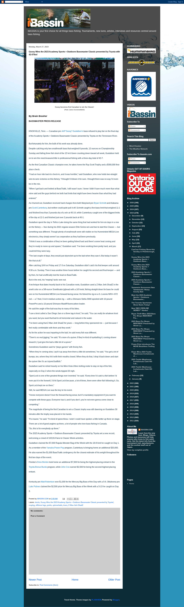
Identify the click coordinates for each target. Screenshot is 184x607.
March (135, 246)
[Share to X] (73, 499)
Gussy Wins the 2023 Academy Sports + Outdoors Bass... (140, 259)
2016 (132, 404)
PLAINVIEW (96, 600)
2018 (132, 397)
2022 (132, 383)
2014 (132, 410)
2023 (132, 213)
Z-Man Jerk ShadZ (75, 505)
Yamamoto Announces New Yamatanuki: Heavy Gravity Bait (143, 289)
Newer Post (35, 579)
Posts (132, 126)
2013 (132, 414)
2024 (132, 209)
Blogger (116, 600)
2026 (132, 203)
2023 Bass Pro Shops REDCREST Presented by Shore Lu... (143, 323)
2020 (132, 390)
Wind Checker (135, 146)
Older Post (114, 579)
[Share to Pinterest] (77, 499)
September (137, 226)
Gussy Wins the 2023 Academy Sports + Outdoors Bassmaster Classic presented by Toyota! (77, 502)
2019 (132, 393)
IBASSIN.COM (43, 499)
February (136, 375)
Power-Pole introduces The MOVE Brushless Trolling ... (143, 346)
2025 (132, 206)
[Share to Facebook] (75, 499)
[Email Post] (63, 499)
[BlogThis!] (70, 499)
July (134, 233)
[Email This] (68, 499)
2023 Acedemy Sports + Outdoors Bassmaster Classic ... (141, 274)
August (135, 229)
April (134, 243)
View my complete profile (137, 450)
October (135, 223)
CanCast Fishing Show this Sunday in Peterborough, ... (143, 251)
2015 (132, 407)
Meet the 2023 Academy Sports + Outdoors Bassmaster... (141, 297)
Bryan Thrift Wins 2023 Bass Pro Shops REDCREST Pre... (143, 316)
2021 (132, 387)
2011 (132, 421)
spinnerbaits (57, 505)
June (134, 236)
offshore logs (41, 505)
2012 (132, 417)
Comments (135, 130)
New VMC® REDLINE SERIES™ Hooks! (140, 309)
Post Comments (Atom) (49, 585)
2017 (132, 400)
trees (65, 505)
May (134, 240)
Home (75, 579)
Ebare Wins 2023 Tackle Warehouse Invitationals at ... (142, 354)
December (136, 216)
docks (37, 502)
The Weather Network (138, 149)
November (136, 219)
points (49, 505)
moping (32, 505)
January (135, 379)
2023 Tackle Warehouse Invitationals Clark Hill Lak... (141, 361)
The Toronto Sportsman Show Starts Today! (141, 304)
